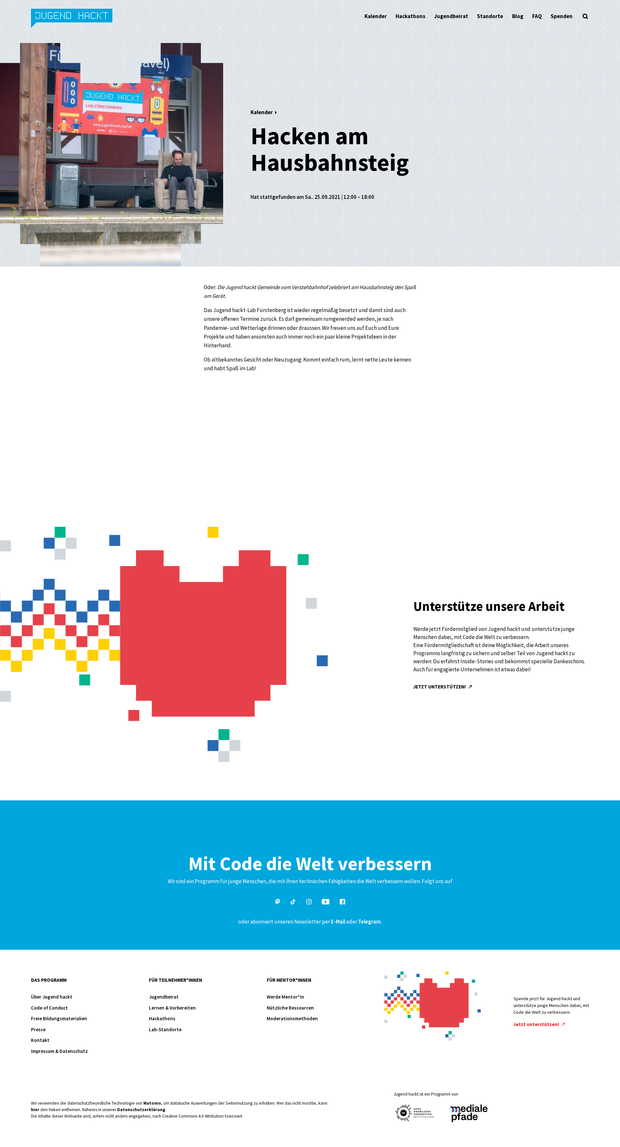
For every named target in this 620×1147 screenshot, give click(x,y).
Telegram (369, 921)
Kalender (376, 16)
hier (35, 1109)
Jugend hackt (72, 19)
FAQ (537, 16)
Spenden (562, 16)
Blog (517, 16)
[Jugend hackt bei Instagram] (309, 902)
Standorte (490, 16)
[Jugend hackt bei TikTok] (293, 902)
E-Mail (338, 921)
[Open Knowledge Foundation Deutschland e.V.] (415, 1113)
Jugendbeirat (451, 16)
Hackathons (410, 16)
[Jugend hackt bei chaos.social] (278, 902)
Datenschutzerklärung (141, 1109)
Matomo (152, 1103)
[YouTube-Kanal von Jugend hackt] (325, 902)
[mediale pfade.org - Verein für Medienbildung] (469, 1113)
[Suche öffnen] (585, 16)
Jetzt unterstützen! (440, 687)
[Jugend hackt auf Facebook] (342, 902)
